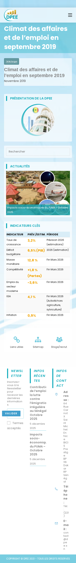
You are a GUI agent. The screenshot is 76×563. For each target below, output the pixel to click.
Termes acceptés (15, 425)
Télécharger (11, 61)
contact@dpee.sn (66, 541)
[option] (38, 193)
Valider (11, 413)
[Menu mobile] (70, 15)
